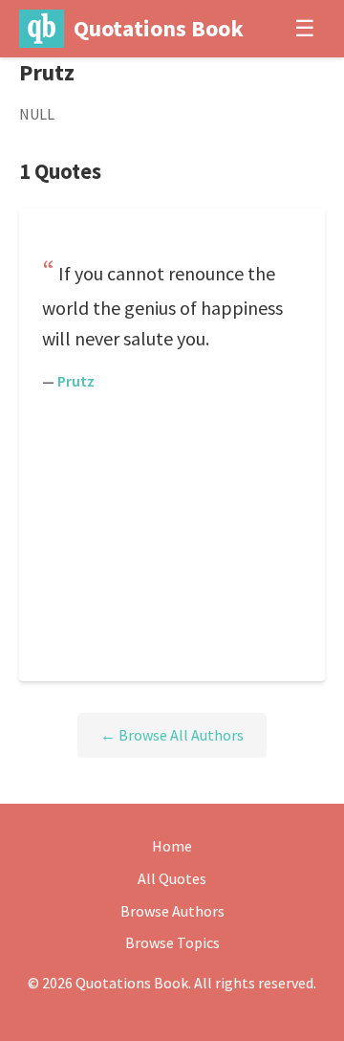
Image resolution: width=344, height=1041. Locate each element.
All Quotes (172, 878)
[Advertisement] (172, 533)
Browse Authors (172, 910)
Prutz (76, 380)
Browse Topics (172, 942)
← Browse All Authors (172, 734)
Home (172, 845)
